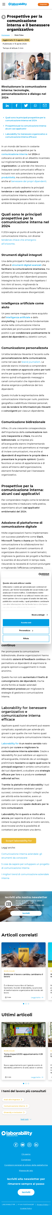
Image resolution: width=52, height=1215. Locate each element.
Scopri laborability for (19, 840)
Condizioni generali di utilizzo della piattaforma (26, 1165)
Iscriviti (26, 913)
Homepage (5, 35)
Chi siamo (26, 1154)
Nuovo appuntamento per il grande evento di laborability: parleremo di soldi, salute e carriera (23, 1066)
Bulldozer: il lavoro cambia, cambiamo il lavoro (23, 975)
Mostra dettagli (38, 615)
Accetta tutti (26, 622)
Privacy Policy (43, 1204)
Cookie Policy (26, 1208)
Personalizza (24, 630)
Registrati (43, 4)
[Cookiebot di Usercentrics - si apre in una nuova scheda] (38, 574)
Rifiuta (26, 638)
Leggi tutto (36, 997)
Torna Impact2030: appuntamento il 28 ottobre (23, 1055)
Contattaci (26, 1159)
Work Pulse (19, 35)
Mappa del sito (26, 1170)
